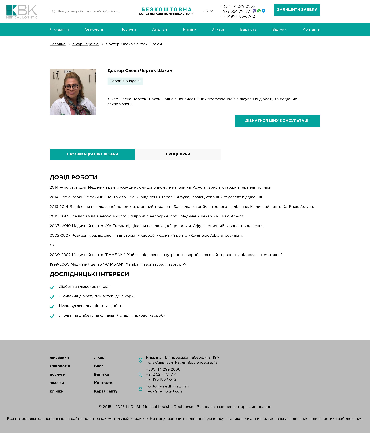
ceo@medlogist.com (164, 391)
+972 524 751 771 (237, 11)
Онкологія (94, 29)
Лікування (59, 29)
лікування (59, 357)
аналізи (57, 383)
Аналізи (159, 29)
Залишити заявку (297, 9)
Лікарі (218, 29)
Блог (98, 366)
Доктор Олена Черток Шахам (134, 44)
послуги (57, 374)
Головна (58, 44)
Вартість (248, 29)
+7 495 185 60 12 (161, 379)
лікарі (100, 357)
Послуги (128, 29)
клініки (56, 391)
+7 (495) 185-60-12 (238, 16)
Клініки (190, 29)
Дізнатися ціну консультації (277, 120)
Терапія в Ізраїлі (125, 81)
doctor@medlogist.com (167, 386)
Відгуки (279, 29)
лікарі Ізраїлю (85, 44)
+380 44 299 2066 (238, 6)
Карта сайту (105, 391)
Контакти (311, 29)
